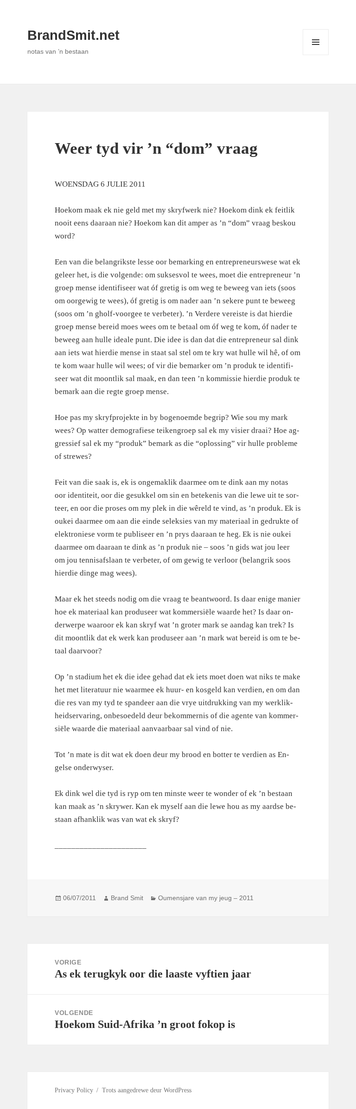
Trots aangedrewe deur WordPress (146, 1090)
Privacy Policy (74, 1090)
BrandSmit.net (73, 35)
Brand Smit (127, 898)
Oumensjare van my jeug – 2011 (206, 898)
